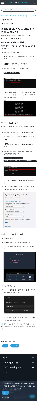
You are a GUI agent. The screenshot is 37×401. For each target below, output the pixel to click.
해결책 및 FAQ (22, 16)
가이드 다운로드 (7, 20)
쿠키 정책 (12, 388)
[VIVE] (18, 2)
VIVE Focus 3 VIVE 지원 (8, 16)
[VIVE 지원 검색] (33, 9)
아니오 (15, 346)
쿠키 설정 (5, 398)
